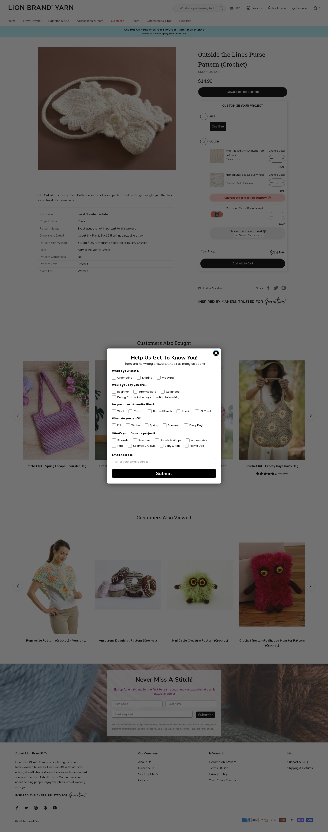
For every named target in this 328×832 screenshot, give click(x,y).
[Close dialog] (216, 353)
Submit (164, 473)
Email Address (122, 455)
